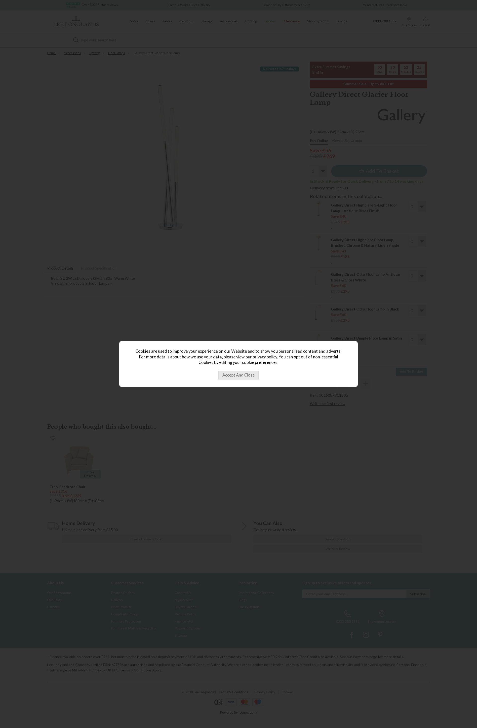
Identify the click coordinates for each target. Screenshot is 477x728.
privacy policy (265, 356)
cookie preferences (260, 362)
